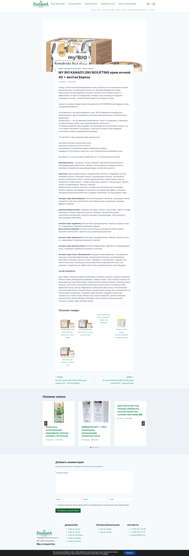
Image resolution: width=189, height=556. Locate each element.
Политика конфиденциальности (137, 10)
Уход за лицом (87, 68)
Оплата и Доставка (108, 10)
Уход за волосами (127, 4)
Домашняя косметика (72, 68)
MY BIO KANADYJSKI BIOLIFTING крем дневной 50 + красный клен (118, 380)
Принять (130, 553)
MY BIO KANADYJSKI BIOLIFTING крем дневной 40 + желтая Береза (70, 380)
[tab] (90, 447)
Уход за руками (74, 538)
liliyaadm (63, 82)
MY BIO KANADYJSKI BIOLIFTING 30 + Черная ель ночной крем (85, 332)
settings (105, 554)
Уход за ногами (74, 541)
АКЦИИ (61, 68)
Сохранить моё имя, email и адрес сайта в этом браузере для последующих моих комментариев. (93, 505)
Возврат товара (121, 10)
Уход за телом (74, 532)
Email (86, 499)
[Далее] (143, 423)
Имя (58, 499)
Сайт (112, 499)
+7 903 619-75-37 (138, 532)
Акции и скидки (96, 10)
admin (121, 418)
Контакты (152, 10)
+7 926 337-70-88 (138, 529)
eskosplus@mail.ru (138, 535)
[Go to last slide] (45, 423)
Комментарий (62, 473)
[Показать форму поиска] (154, 4)
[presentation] (59, 411)
